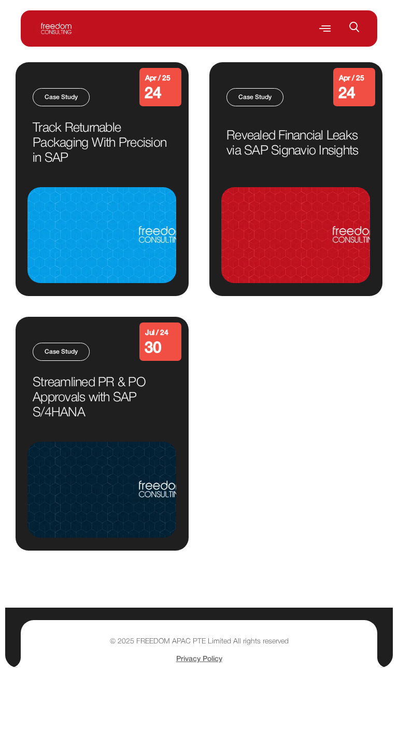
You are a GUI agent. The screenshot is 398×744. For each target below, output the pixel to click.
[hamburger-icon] (324, 28)
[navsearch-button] (359, 28)
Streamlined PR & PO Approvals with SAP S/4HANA (89, 398)
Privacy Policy (199, 659)
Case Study (61, 97)
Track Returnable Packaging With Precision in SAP (99, 143)
